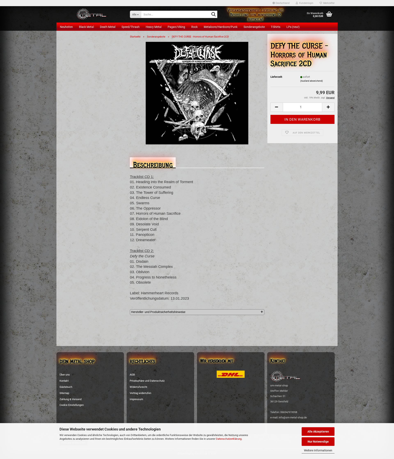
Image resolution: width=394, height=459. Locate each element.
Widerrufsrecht (138, 386)
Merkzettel (328, 3)
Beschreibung (153, 164)
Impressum (136, 399)
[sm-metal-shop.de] (92, 14)
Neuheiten (66, 27)
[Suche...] (213, 14)
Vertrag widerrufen (140, 393)
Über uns (65, 374)
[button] (281, 3)
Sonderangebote (254, 27)
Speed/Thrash (130, 27)
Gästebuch (66, 386)
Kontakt (64, 380)
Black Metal (86, 27)
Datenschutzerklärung (229, 438)
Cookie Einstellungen (72, 404)
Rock (194, 27)
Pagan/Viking (176, 27)
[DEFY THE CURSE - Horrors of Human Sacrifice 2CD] (197, 92)
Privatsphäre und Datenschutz (147, 380)
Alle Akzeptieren (318, 431)
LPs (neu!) (293, 27)
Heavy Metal (153, 27)
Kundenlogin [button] (305, 3)
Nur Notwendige (318, 441)
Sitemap (64, 393)
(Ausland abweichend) (311, 81)
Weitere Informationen (318, 450)
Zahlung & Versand (70, 399)
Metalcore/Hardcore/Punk (220, 27)
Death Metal (107, 27)
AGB (132, 374)
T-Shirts (275, 27)
